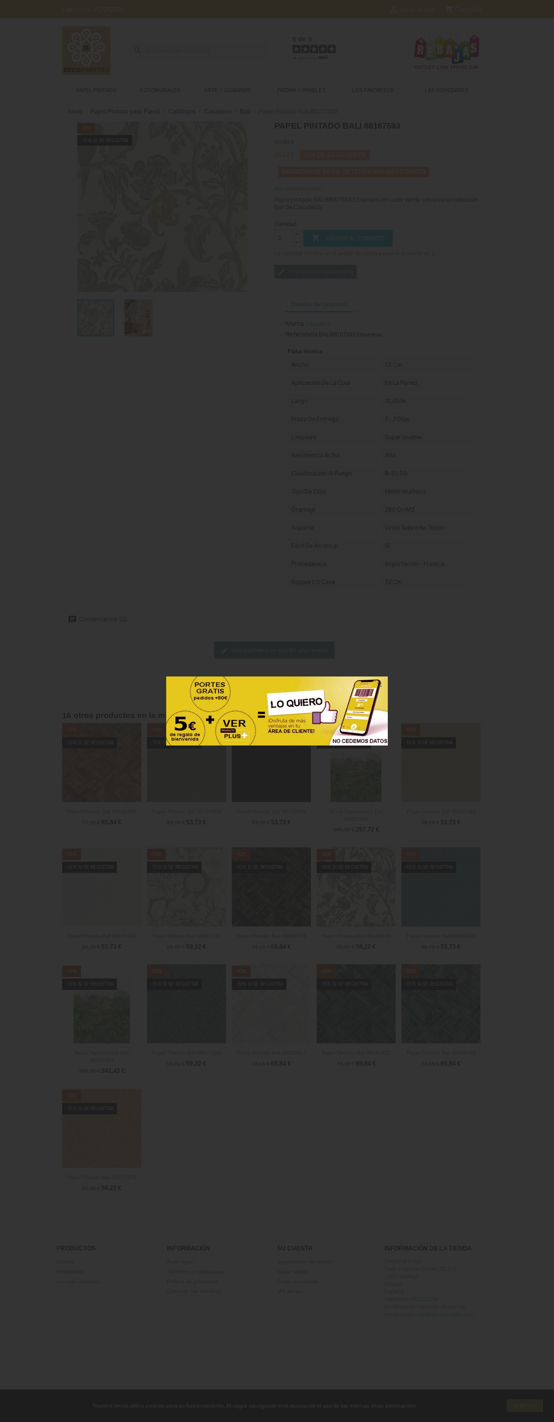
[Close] (379, 684)
